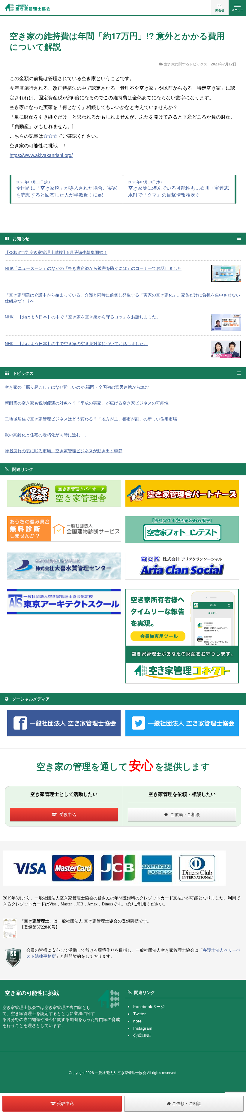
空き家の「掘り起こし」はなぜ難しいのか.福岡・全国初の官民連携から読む (77, 387)
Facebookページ (149, 1006)
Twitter (139, 1013)
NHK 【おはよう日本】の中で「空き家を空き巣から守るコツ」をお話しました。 (82, 317)
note (137, 1021)
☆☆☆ (50, 136)
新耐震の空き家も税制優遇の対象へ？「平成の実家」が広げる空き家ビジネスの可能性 (87, 403)
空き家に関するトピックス (185, 64)
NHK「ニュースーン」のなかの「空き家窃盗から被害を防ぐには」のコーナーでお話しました (93, 268)
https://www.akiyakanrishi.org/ (41, 155)
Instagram (142, 1028)
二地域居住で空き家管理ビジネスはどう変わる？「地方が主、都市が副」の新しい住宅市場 (91, 419)
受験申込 (67, 814)
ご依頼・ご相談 (185, 814)
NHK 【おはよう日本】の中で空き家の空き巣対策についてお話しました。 (76, 343)
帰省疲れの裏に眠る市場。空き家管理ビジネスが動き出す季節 (63, 450)
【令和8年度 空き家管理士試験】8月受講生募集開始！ (56, 252)
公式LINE (142, 1035)
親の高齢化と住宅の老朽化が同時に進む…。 (47, 434)
